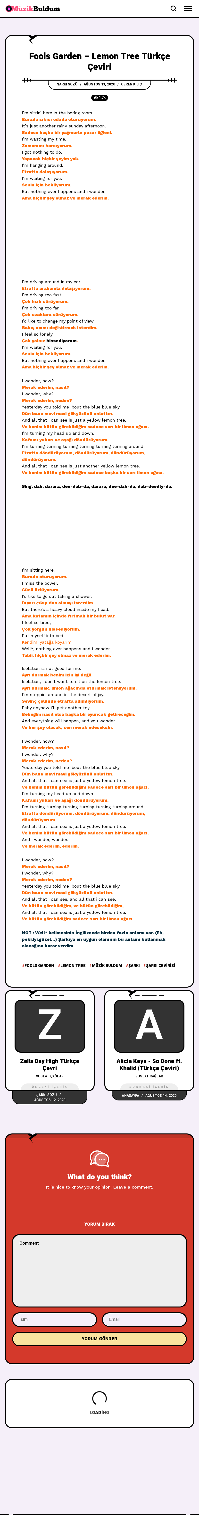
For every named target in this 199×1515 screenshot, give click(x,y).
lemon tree (73, 966)
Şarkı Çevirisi (160, 966)
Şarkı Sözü (67, 84)
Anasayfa (130, 1095)
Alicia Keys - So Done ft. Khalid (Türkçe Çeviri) (149, 1065)
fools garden (39, 966)
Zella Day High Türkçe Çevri (49, 1065)
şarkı (134, 966)
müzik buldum (107, 966)
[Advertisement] (99, 242)
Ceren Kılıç (131, 84)
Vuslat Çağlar (50, 1076)
